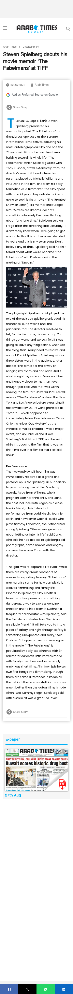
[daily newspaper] (36, 770)
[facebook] (9, 989)
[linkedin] (63, 989)
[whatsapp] (45, 989)
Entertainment (31, 47)
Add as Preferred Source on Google (35, 94)
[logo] (36, 28)
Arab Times (10, 47)
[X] (27, 989)
